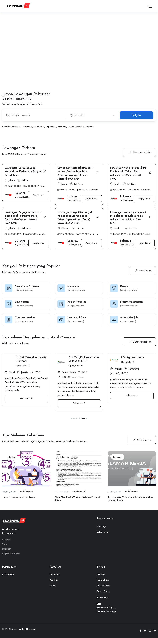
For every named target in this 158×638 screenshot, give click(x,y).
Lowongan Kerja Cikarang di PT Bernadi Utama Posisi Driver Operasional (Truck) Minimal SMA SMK (74, 217)
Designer (27, 126)
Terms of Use (103, 579)
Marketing (63, 126)
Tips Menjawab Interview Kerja (18, 497)
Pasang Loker (8, 574)
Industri (118, 368)
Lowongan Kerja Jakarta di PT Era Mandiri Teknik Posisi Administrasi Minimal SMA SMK (128, 173)
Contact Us (54, 574)
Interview (12, 456)
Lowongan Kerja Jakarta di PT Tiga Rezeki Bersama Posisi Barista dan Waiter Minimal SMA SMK (23, 217)
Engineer (90, 126)
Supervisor (51, 126)
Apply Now (38, 195)
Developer (39, 126)
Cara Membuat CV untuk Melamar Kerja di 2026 (77, 498)
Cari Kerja (101, 526)
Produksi (80, 126)
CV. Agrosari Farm (132, 357)
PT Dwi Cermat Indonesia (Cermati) (31, 359)
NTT (84, 372)
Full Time (26, 180)
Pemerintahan (69, 372)
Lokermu (20, 193)
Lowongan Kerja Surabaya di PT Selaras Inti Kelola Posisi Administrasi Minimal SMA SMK (128, 217)
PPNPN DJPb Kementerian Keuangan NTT (84, 359)
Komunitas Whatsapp (106, 611)
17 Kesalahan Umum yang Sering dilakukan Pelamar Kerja (130, 498)
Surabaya (118, 228)
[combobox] (93, 115)
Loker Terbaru (103, 531)
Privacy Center (103, 585)
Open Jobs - (23, 365)
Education (64, 456)
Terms (52, 585)
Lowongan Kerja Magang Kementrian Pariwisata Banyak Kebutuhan (23, 171)
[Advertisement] (79, 48)
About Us (54, 579)
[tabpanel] (26, 381)
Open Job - (127, 362)
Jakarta (12, 180)
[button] (139, 152)
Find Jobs (136, 115)
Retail (12, 372)
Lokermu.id (9, 533)
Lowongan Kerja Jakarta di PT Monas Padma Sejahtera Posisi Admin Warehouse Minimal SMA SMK (75, 173)
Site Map (101, 574)
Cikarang (65, 228)
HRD (71, 126)
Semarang (133, 368)
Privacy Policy (103, 591)
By (26, 491)
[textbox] (91, 115)
